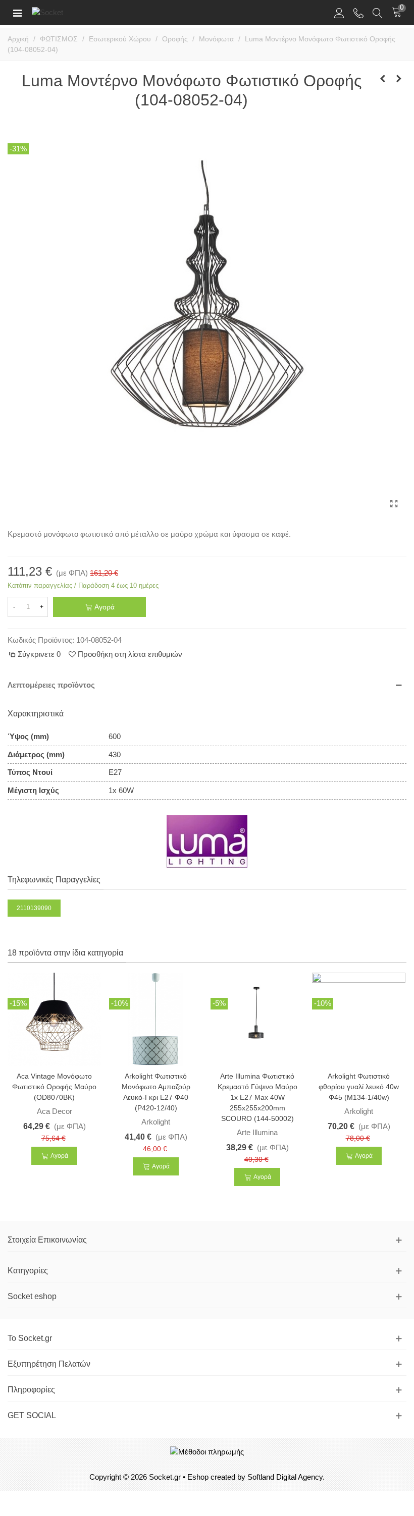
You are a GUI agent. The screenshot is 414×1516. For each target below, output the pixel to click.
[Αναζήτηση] (377, 12)
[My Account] (339, 12)
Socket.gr (165, 1477)
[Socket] (64, 12)
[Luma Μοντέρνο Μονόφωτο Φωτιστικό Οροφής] (393, 504)
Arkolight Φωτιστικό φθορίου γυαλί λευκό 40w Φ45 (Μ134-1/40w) (359, 1086)
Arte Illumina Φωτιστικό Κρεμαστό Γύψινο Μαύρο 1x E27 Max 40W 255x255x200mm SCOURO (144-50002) (257, 1097)
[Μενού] (17, 12)
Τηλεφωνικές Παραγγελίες (54, 879)
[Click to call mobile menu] (358, 12)
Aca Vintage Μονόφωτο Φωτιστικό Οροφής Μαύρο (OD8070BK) (54, 1086)
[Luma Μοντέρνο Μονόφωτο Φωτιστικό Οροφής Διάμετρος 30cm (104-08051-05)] (398, 78)
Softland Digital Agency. (286, 1477)
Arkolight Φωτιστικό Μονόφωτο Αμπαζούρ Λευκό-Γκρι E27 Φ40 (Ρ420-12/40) (156, 1092)
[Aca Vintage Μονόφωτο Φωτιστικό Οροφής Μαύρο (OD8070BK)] (54, 1019)
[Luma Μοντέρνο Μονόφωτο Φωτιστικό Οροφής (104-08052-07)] (382, 78)
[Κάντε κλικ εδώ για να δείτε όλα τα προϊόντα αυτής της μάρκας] (207, 841)
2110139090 (34, 908)
